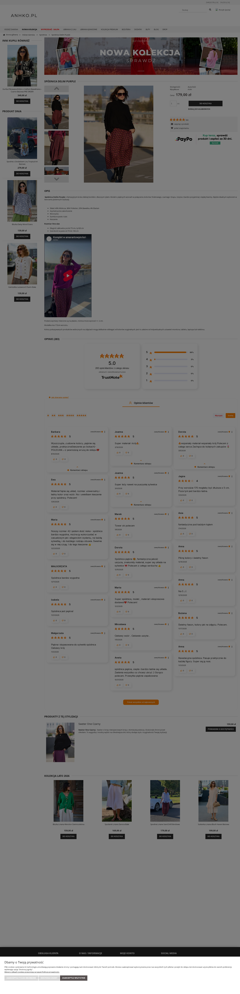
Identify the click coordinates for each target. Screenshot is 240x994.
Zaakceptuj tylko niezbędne (21, 978)
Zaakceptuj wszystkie (73, 978)
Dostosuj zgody (49, 978)
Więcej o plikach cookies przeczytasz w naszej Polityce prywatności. (31, 972)
